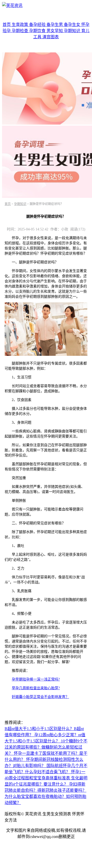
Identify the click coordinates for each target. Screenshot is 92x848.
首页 (7, 24)
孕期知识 (72, 31)
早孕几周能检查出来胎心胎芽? (36, 688)
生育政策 (20, 24)
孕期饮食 (38, 31)
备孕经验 (38, 24)
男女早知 (55, 31)
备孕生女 (72, 24)
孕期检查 (20, 31)
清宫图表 (50, 37)
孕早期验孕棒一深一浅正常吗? (36, 679)
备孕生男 (55, 24)
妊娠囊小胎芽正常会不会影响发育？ (40, 697)
